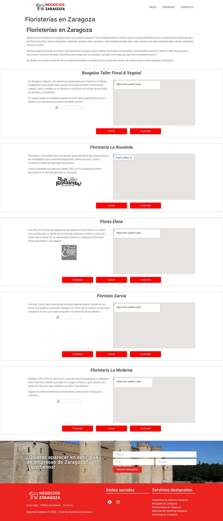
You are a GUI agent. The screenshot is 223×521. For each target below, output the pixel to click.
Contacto (187, 7)
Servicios (169, 7)
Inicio (153, 7)
